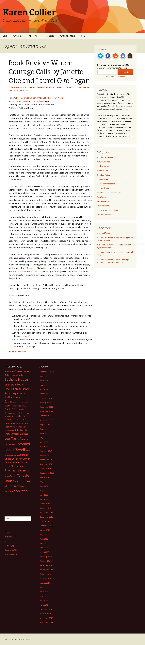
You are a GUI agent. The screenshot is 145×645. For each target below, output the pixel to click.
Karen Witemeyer (19, 427)
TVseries (27, 271)
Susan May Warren (21, 458)
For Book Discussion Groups (109, 192)
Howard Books (16, 420)
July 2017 (43, 429)
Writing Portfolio (67, 35)
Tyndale (13, 476)
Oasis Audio (19, 438)
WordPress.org (11, 554)
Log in (7, 541)
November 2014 (46, 569)
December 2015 (46, 512)
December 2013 (46, 618)
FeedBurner (121, 76)
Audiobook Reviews (105, 157)
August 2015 (45, 530)
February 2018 (46, 398)
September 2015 (47, 525)
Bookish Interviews (105, 170)
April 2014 (44, 600)
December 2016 (46, 459)
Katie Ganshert (21, 430)
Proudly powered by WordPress (16, 639)
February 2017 (46, 451)
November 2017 (46, 411)
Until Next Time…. (104, 233)
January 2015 (45, 561)
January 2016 (45, 508)
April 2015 (44, 547)
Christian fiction (17, 401)
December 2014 (46, 565)
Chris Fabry (14, 397)
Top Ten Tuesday (104, 214)
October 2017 (45, 415)
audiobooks (17, 375)
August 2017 (45, 424)
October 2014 (45, 574)
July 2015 (43, 534)
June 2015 (44, 539)
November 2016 (46, 464)
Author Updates (103, 161)
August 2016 (45, 477)
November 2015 (46, 517)
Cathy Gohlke (17, 393)
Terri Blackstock (14, 466)
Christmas (8, 406)
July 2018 (43, 376)
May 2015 (43, 543)
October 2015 (45, 521)
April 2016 (44, 495)
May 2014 (43, 596)
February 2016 (46, 503)
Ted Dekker (22, 462)
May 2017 (43, 437)
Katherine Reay (9, 430)
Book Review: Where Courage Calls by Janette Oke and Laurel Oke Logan (49, 72)
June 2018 (44, 380)
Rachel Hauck (10, 444)
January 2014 (45, 613)
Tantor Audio (11, 462)
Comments (11, 550)
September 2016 (47, 473)
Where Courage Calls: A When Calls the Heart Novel (39, 97)
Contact (84, 35)
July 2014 (43, 587)
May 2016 (43, 490)
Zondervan (19, 491)
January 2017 (45, 455)
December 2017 (46, 407)
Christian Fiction (103, 175)
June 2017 (44, 433)
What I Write (34, 35)
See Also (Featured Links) (107, 210)
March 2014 (44, 605)
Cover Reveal (102, 179)
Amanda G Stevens (14, 371)
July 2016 (43, 481)
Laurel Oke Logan (20, 90)
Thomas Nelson (15, 470)
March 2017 (44, 446)
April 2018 (44, 389)
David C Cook (12, 409)
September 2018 (47, 371)
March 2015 (44, 552)
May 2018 (43, 385)
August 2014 (45, 583)
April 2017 (44, 442)
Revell (19, 449)
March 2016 (44, 499)
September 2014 (47, 578)
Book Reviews (38, 87)
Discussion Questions (54, 87)
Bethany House (75, 87)
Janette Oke (22, 101)
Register (8, 536)
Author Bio (18, 35)
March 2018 (44, 393)
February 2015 (46, 556)
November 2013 (46, 622)
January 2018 (45, 402)
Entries (9, 545)
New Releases (103, 205)
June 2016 (44, 486)
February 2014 (46, 609)
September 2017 (47, 420)
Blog (5, 35)
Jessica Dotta (18, 423)
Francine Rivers (9, 416)
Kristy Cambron (12, 433)
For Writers (101, 197)
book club (10, 384)
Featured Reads (103, 188)
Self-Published (15, 455)
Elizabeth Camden (23, 413)
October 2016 (45, 468)
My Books (50, 35)
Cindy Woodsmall (19, 406)
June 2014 (44, 591)
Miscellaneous (103, 201)
